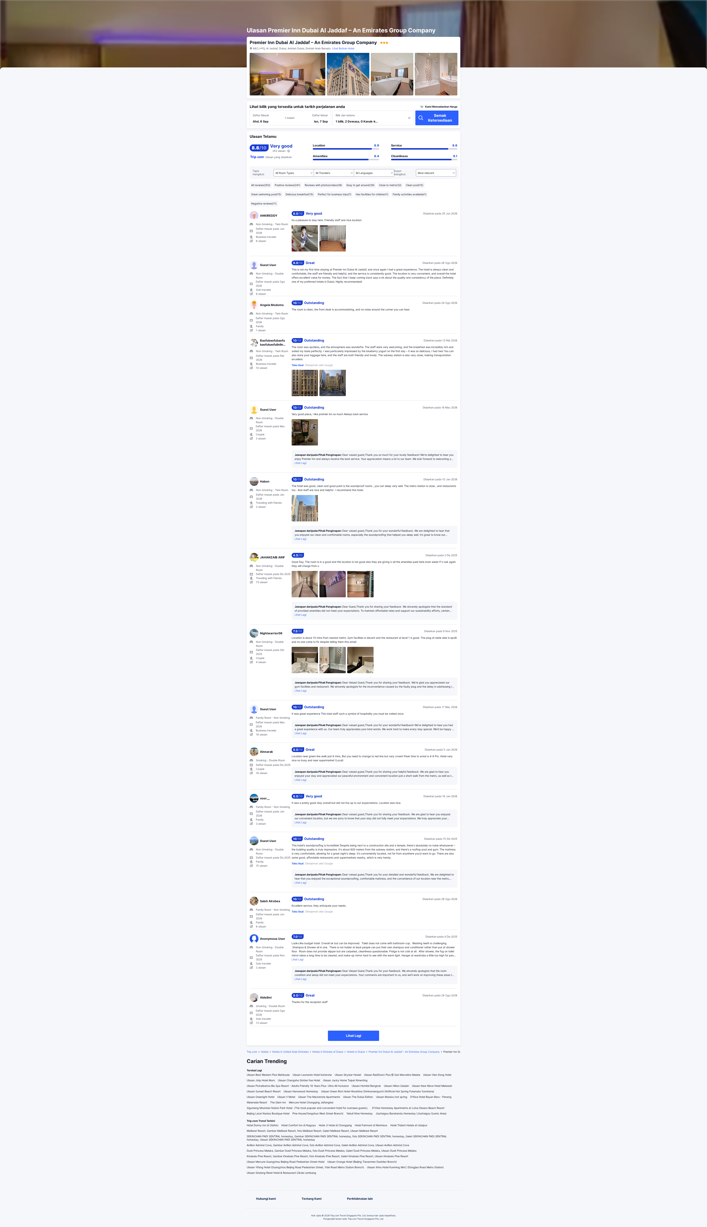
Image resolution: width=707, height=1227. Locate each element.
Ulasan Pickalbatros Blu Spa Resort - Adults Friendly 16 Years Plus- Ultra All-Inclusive (298, 1085)
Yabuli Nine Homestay (359, 1113)
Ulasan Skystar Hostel (348, 1074)
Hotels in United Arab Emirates (290, 1051)
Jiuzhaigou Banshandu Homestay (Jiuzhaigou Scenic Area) (411, 1113)
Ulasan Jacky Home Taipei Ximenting (345, 1080)
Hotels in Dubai (356, 1051)
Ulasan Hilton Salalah (396, 1085)
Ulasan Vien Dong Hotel (437, 1074)
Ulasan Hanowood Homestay (301, 1091)
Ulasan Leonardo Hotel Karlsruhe (312, 1074)
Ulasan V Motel (286, 1096)
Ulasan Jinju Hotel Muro (261, 1080)
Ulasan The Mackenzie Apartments (319, 1096)
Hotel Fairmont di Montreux (371, 1125)
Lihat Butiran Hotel (343, 48)
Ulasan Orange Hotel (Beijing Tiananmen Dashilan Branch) (362, 1161)
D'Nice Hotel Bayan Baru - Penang (430, 1096)
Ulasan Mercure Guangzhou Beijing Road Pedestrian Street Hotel (285, 1161)
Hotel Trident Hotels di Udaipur (408, 1125)
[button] (503, 6)
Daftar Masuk (261, 115)
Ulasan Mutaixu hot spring (391, 1096)
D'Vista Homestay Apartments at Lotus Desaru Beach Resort (408, 1107)
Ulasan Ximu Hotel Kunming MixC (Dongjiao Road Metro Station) (405, 1167)
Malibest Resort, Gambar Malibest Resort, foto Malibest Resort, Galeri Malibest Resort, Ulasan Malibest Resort (312, 1130)
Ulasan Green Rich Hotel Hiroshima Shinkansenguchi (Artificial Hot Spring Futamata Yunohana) (377, 1091)
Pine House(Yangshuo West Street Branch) (317, 1113)
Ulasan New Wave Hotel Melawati (432, 1085)
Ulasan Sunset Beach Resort (264, 1091)
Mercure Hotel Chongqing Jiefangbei (311, 1102)
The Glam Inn (278, 1102)
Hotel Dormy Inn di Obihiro (262, 1125)
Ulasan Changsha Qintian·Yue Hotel (299, 1080)
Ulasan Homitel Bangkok (366, 1085)
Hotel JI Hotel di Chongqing (335, 1125)
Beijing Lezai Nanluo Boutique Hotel (268, 1113)
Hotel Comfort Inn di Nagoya (298, 1125)
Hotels (264, 1051)
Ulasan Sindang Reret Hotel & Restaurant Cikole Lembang (281, 1172)
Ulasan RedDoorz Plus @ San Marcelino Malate (392, 1074)
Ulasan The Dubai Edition (358, 1096)
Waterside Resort (257, 1102)
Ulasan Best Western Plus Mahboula (268, 1074)
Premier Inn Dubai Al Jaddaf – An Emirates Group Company (404, 1051)
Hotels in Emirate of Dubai (327, 1051)
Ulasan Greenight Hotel (260, 1096)
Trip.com (252, 1051)
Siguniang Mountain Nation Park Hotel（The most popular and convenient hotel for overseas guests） (308, 1107)
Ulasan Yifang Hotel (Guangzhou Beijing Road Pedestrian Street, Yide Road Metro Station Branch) (305, 1167)
